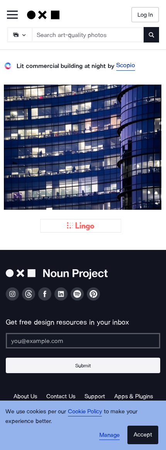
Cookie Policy (85, 411)
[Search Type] (19, 34)
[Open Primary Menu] (12, 15)
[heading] (83, 147)
